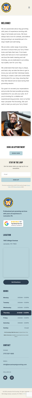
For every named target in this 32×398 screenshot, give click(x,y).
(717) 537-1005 (8, 353)
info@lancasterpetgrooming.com (15, 364)
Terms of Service (17, 187)
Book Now (16, 153)
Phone (5, 350)
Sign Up (16, 180)
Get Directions (16, 282)
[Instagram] (12, 378)
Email (5, 361)
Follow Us (7, 372)
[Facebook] (5, 378)
